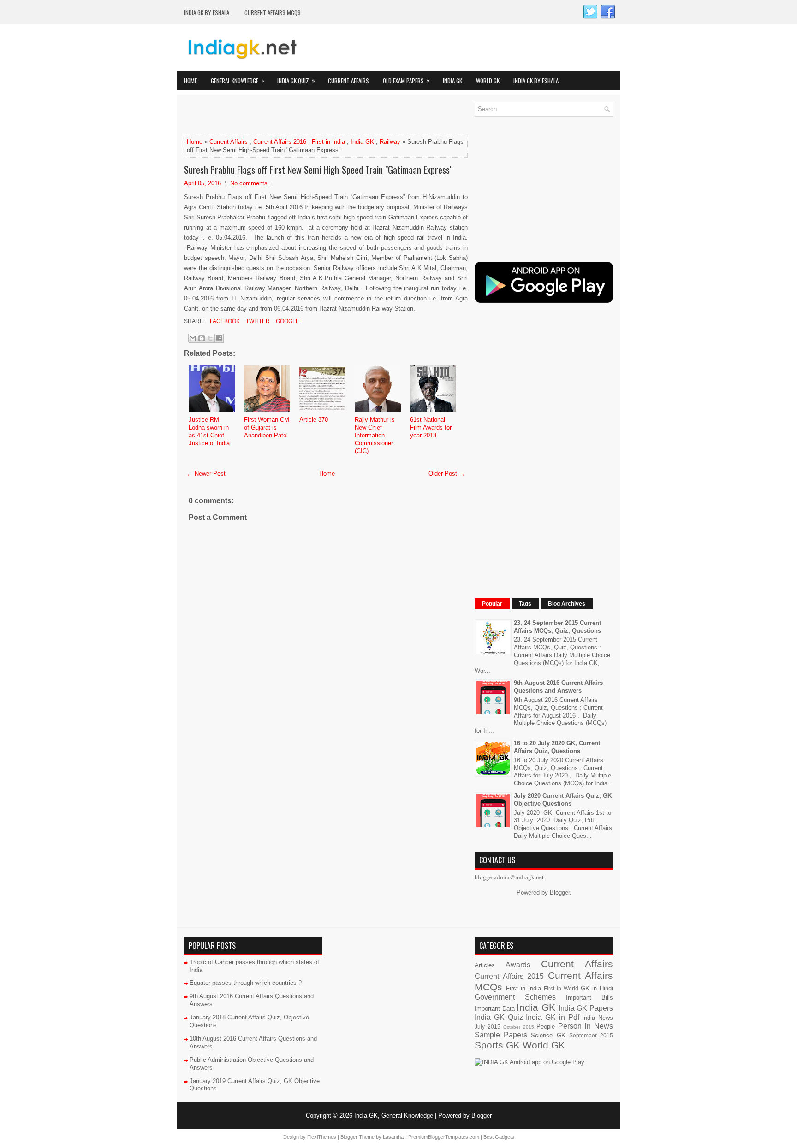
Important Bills (589, 997)
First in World (561, 988)
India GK (452, 80)
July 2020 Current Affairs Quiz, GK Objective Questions (563, 799)
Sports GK (497, 1045)
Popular (492, 603)
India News (597, 1017)
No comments (249, 183)
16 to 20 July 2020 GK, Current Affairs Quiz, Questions (557, 747)
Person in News (585, 1026)
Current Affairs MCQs (272, 12)
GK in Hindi (597, 988)
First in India (328, 141)
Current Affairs (348, 80)
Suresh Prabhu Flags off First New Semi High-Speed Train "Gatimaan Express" (318, 170)
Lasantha (393, 1137)
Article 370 (313, 419)
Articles (485, 965)
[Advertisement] (292, 116)
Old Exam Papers (406, 80)
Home (190, 80)
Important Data (495, 1008)
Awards (518, 965)
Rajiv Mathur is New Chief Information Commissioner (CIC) (375, 435)
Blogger (560, 892)
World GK (488, 80)
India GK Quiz (296, 80)
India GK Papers (586, 1008)
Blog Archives (566, 603)
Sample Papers (501, 1035)
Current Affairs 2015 (509, 976)
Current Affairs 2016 (279, 141)
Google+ (288, 321)
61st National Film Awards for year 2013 (431, 427)
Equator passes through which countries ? (246, 982)
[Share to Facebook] (219, 338)
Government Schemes (515, 997)
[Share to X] (210, 338)
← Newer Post (206, 473)
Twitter (257, 321)
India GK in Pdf (552, 1017)
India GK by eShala (206, 12)
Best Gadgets (498, 1137)
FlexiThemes (321, 1137)
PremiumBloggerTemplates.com (443, 1137)
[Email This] (192, 338)
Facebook (224, 321)
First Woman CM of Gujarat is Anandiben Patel (266, 427)
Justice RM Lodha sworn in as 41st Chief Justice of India (209, 431)
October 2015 (518, 1027)
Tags (525, 603)
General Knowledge (237, 80)
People (545, 1026)
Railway (390, 141)
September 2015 (591, 1035)
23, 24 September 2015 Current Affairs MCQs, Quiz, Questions (557, 626)
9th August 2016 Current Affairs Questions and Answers (558, 686)
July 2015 (487, 1027)
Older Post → (446, 473)
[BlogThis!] (201, 338)
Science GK (548, 1035)
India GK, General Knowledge (393, 1115)
